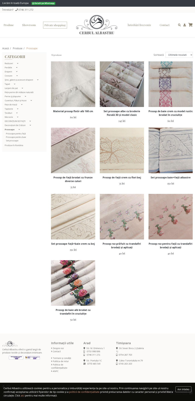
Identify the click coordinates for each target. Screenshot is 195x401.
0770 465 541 (94, 363)
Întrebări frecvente (139, 25)
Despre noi (58, 348)
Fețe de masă (11, 104)
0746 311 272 (25, 9)
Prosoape (10, 129)
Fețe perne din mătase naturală (19, 92)
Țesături (9, 113)
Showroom (29, 25)
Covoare (9, 75)
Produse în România (14, 145)
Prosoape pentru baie (16, 137)
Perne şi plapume (13, 96)
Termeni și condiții (61, 358)
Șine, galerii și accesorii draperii (19, 79)
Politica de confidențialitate (59, 366)
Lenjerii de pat (11, 88)
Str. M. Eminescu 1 (95, 348)
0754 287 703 (125, 354)
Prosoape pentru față (16, 133)
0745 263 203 (125, 363)
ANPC (55, 371)
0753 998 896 (93, 351)
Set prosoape (12, 140)
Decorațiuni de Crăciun (15, 125)
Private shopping (55, 25)
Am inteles (183, 389)
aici (22, 395)
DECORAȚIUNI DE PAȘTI (15, 121)
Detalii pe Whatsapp (44, 3)
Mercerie (9, 117)
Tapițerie (9, 108)
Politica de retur (60, 361)
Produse (9, 25)
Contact (165, 25)
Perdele (8, 67)
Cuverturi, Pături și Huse (16, 100)
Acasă (5, 48)
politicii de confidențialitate (84, 392)
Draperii (8, 71)
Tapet (7, 84)
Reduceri (9, 63)
